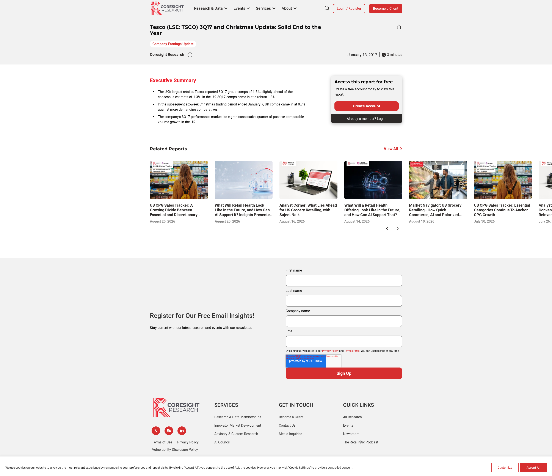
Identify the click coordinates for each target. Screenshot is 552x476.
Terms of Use (351, 350)
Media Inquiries (290, 434)
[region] (276, 466)
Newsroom (351, 434)
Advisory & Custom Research (236, 434)
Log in (381, 119)
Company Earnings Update (173, 44)
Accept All (533, 467)
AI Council (222, 442)
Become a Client (385, 8)
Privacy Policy (330, 350)
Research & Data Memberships (237, 417)
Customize (505, 467)
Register (354, 8)
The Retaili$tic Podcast (360, 442)
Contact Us (287, 425)
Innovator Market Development (237, 425)
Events (348, 425)
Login (341, 8)
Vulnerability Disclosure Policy (175, 450)
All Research (352, 417)
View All (391, 148)
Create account (366, 106)
